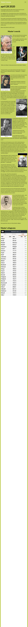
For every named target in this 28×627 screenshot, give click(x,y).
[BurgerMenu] (25, 2)
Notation (14, 234)
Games (23, 234)
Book (5, 234)
